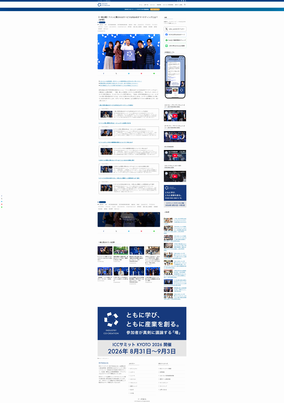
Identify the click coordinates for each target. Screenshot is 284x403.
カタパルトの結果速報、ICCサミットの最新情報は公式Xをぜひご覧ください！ (121, 81)
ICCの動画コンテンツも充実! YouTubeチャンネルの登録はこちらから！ (119, 85)
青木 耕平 (100, 28)
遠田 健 (155, 26)
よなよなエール (141, 24)
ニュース (132, 375)
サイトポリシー (164, 382)
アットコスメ (154, 24)
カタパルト (133, 379)
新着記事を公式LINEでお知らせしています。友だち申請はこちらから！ (119, 83)
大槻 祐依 (145, 26)
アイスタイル (147, 24)
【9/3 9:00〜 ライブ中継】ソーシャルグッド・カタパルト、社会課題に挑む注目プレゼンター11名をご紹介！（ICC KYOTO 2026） (175, 230)
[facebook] (178, 1)
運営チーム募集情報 (165, 379)
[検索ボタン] (184, 5)
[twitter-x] (180, 1)
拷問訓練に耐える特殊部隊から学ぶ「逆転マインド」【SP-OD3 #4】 (180, 289)
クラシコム (100, 26)
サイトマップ (163, 386)
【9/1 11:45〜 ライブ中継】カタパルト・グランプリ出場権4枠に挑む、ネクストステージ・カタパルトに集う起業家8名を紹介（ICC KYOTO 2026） (175, 264)
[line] (182, 1)
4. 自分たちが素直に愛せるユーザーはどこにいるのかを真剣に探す (116, 160)
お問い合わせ (163, 389)
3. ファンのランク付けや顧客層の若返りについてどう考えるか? (116, 142)
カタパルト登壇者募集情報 (167, 375)
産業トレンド (133, 386)
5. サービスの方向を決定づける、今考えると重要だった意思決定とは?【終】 (119, 178)
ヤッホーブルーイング (122, 26)
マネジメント (133, 382)
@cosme (101, 24)
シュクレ (106, 26)
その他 (132, 393)
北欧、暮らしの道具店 (137, 26)
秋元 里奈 (150, 26)
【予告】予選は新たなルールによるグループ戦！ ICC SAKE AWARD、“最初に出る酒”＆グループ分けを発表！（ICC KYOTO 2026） (175, 247)
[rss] (185, 1)
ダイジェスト (102, 22)
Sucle (135, 24)
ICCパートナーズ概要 (165, 368)
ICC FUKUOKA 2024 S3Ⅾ (122, 24)
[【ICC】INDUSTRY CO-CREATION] (104, 5)
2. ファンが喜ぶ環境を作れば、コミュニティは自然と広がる (115, 123)
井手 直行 (129, 26)
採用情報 (162, 372)
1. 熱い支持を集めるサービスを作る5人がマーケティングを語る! (116, 105)
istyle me (130, 24)
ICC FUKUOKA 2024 (112, 24)
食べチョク (106, 28)
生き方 (132, 389)
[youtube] (183, 1)
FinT (105, 24)
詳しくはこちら (155, 9)
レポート (132, 372)
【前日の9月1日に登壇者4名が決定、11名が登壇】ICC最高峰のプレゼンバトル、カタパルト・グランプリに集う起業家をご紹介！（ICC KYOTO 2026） (175, 274)
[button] (104, 73)
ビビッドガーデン (113, 26)
